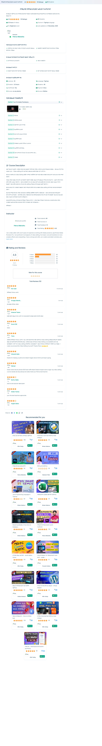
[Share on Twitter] (14, 413)
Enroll (30, 445)
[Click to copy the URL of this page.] (19, 413)
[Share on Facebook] (12, 413)
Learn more (9, 239)
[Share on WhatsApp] (17, 413)
